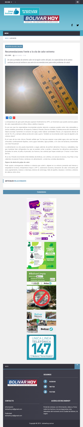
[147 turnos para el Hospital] (41, 347)
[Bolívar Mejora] (41, 322)
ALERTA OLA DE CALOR (14, 46)
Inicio (6, 366)
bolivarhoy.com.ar (48, 423)
